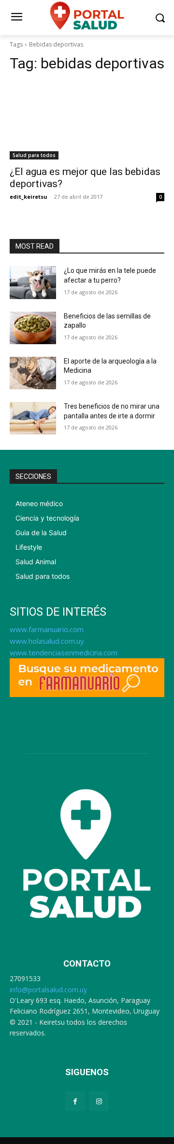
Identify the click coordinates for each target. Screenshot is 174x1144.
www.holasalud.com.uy (47, 641)
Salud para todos (34, 155)
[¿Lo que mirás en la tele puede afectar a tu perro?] (33, 282)
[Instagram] (98, 1101)
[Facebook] (75, 1101)
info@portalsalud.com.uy (48, 989)
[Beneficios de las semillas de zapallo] (33, 328)
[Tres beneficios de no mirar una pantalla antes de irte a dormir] (33, 418)
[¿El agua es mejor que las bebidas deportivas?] (87, 120)
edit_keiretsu (28, 196)
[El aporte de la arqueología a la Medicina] (33, 373)
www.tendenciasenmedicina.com (63, 652)
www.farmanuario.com (47, 629)
